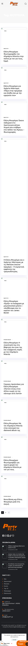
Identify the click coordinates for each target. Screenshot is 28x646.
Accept (14, 639)
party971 (6, 48)
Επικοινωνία (7, 593)
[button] (25, 4)
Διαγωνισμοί (7, 581)
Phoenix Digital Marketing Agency (17, 627)
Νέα (5, 30)
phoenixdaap (7, 339)
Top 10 (6, 588)
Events (6, 586)
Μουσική (6, 583)
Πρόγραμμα (7, 591)
